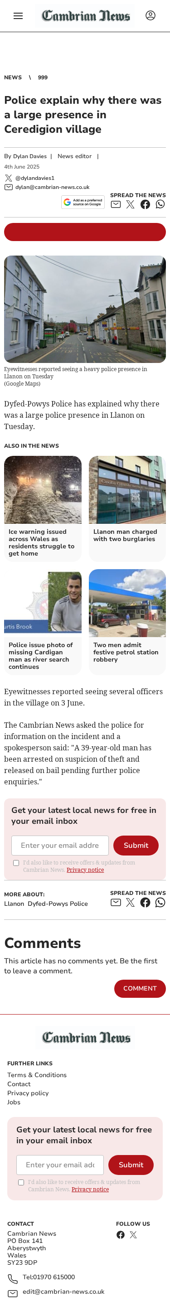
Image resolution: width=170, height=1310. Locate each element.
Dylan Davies (30, 156)
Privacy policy (28, 1093)
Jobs (13, 1102)
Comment (140, 988)
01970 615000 (54, 1277)
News (13, 77)
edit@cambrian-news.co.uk (63, 1292)
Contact (18, 1084)
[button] (18, 16)
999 (43, 77)
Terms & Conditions (37, 1075)
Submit (136, 846)
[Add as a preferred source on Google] (82, 202)
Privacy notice (85, 869)
